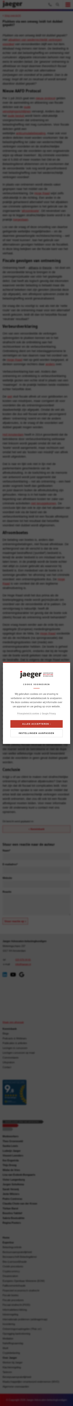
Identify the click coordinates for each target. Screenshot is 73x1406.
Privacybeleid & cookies (28, 713)
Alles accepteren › (36, 723)
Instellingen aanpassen (36, 733)
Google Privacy (49, 713)
